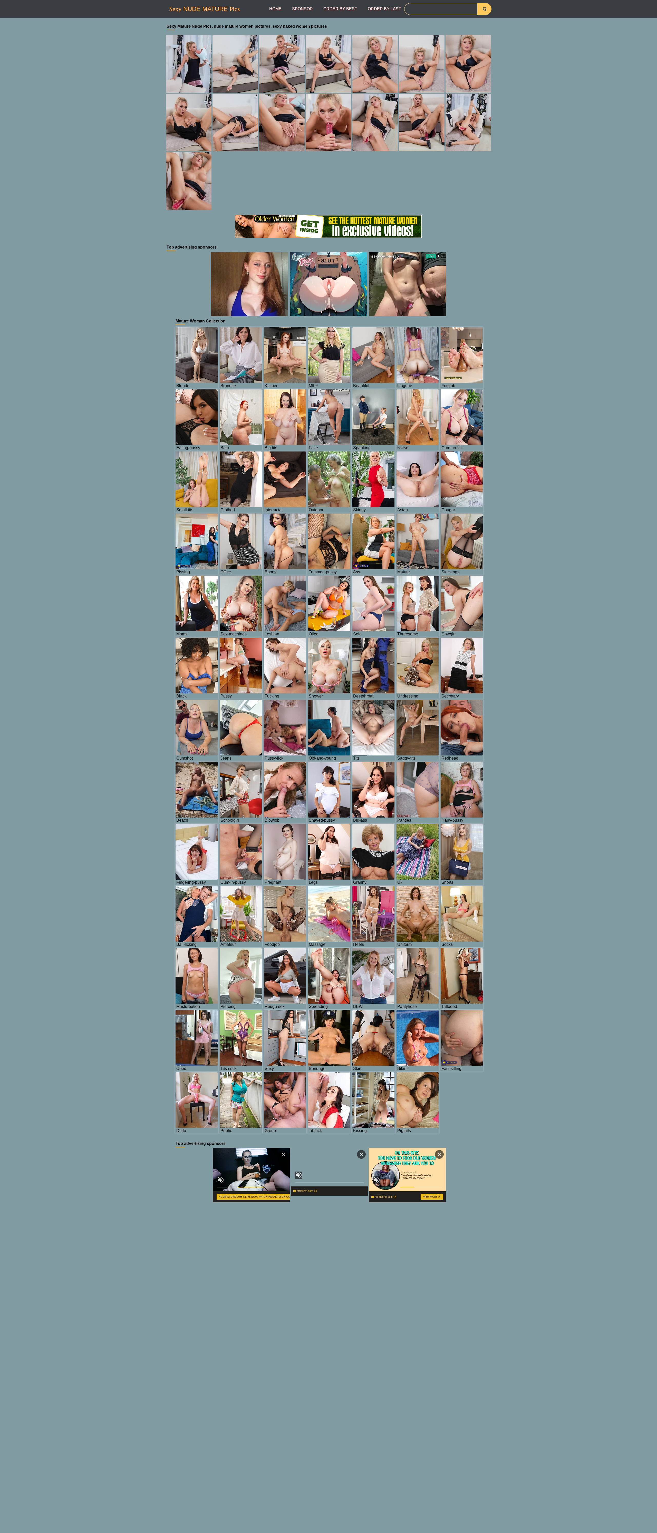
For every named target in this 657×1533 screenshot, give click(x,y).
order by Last (384, 9)
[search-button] (484, 9)
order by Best (340, 9)
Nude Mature (204, 9)
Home (275, 9)
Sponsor (302, 9)
